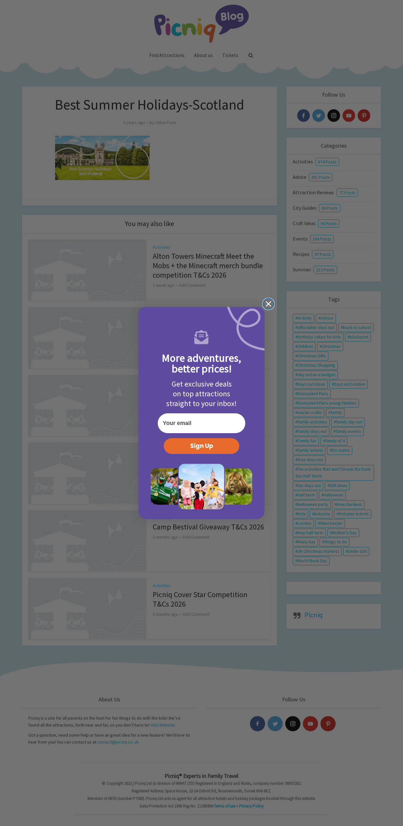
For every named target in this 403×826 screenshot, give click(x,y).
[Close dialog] (268, 303)
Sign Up (201, 446)
